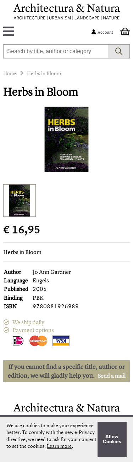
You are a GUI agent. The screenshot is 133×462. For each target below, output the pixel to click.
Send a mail (112, 375)
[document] (66, 439)
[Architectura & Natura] (66, 12)
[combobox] (55, 51)
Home (10, 73)
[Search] (119, 51)
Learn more (59, 446)
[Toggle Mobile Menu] (48, 32)
